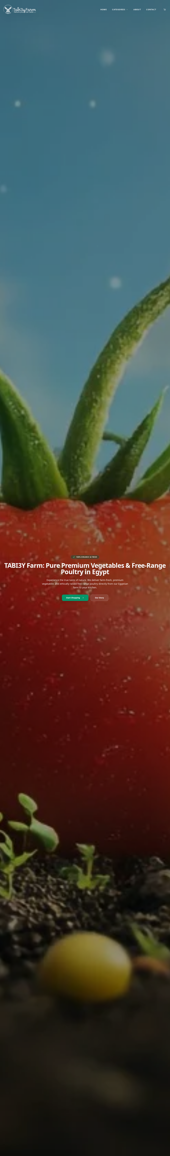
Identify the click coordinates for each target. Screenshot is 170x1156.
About (137, 9)
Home (103, 9)
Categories (118, 9)
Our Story (99, 597)
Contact (151, 9)
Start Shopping (73, 597)
